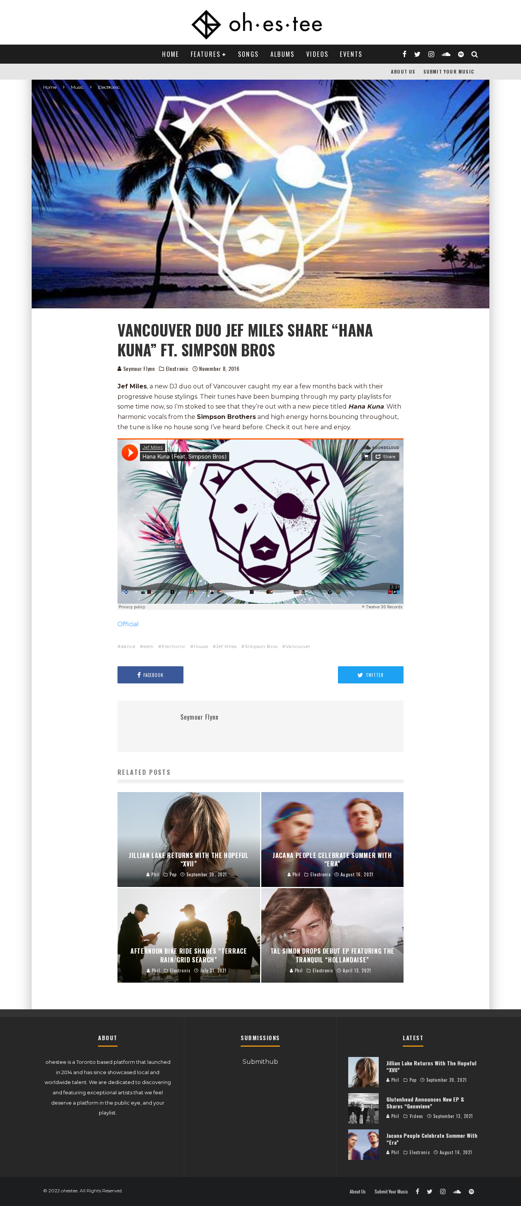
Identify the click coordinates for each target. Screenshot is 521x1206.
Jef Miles (226, 646)
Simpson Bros (261, 646)
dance (128, 646)
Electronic (177, 368)
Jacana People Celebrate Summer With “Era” (432, 1138)
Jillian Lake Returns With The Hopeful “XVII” (431, 1066)
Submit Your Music (448, 71)
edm (148, 646)
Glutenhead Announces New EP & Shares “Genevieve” (425, 1102)
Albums (282, 54)
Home (170, 54)
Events (351, 54)
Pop (413, 1080)
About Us (403, 71)
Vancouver (298, 646)
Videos (317, 54)
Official (128, 624)
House (201, 646)
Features (205, 54)
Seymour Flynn (138, 368)
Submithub (260, 1061)
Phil (395, 1080)
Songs (248, 54)
